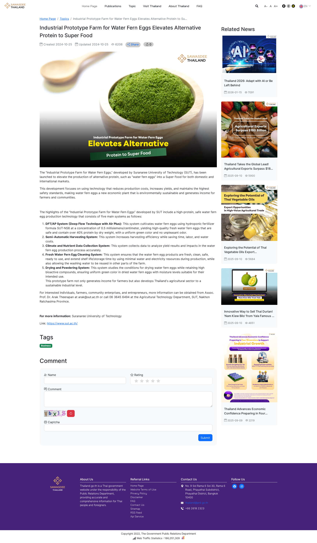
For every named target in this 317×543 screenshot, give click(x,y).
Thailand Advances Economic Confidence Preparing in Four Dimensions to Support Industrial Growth (247, 411)
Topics (64, 19)
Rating (138, 375)
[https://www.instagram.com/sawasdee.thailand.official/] (241, 486)
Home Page (89, 6)
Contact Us (137, 505)
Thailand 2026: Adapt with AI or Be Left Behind (248, 83)
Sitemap (135, 508)
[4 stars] (153, 381)
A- (265, 6)
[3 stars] (147, 381)
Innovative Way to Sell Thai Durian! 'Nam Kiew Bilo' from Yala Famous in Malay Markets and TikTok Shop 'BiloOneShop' (249, 314)
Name (51, 375)
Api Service (137, 516)
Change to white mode (282, 6)
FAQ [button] (199, 6)
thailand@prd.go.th (196, 502)
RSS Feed (136, 512)
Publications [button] (113, 6)
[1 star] (136, 381)
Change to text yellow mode (294, 6)
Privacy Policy (138, 493)
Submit (205, 437)
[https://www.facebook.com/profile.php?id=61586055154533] (234, 486)
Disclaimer (136, 497)
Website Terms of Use (143, 489)
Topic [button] (132, 6)
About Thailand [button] (179, 6)
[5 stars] (158, 381)
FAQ (132, 501)
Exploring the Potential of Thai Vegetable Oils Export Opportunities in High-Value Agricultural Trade (245, 250)
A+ (276, 6)
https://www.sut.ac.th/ (62, 323)
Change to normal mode (288, 6)
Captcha (53, 422)
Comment (54, 389)
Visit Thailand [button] (152, 6)
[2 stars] (142, 381)
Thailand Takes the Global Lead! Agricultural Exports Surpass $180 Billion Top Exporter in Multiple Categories (248, 166)
